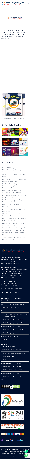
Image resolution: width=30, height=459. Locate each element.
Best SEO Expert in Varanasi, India (14, 228)
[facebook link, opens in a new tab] (13, 456)
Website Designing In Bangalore (12, 319)
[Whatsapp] (26, 455)
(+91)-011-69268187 (9, 281)
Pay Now (4, 339)
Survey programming (8, 311)
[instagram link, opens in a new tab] (16, 456)
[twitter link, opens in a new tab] (19, 456)
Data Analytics (6, 301)
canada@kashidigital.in (11, 263)
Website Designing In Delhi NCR (12, 326)
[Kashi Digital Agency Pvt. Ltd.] (13, 3)
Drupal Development (8, 356)
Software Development (9, 346)
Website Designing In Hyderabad (12, 323)
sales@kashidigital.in (10, 277)
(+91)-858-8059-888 (9, 283)
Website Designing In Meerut (11, 363)
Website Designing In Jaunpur (11, 366)
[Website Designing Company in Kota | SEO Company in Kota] (15, 18)
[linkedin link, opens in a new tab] (10, 456)
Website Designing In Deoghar (11, 370)
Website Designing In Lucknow (12, 329)
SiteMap (4, 380)
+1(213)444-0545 (8, 285)
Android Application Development (13, 353)
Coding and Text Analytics (10, 307)
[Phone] (26, 451)
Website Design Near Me (9, 336)
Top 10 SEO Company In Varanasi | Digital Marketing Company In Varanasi (13, 170)
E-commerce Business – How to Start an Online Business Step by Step (13, 232)
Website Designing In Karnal (11, 376)
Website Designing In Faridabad (12, 360)
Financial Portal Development (11, 349)
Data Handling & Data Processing (12, 304)
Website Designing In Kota (10, 373)
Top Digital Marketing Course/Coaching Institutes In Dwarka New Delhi (12, 186)
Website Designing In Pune (10, 333)
